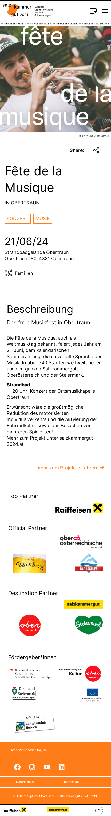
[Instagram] (32, 767)
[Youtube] (46, 767)
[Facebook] (17, 767)
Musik (42, 218)
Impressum (71, 782)
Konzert (18, 218)
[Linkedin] (61, 767)
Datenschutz (25, 782)
